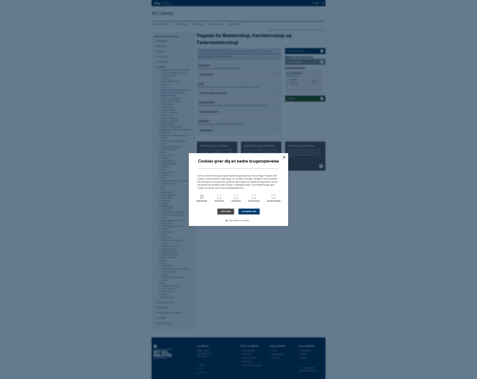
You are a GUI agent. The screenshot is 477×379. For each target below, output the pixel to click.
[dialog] (238, 189)
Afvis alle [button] (226, 211)
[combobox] (284, 157)
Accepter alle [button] (249, 211)
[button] (238, 220)
